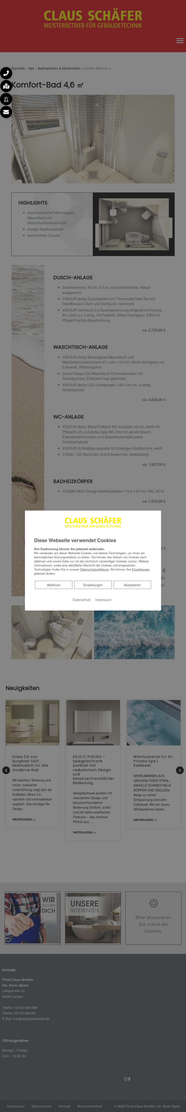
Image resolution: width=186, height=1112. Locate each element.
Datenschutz (82, 599)
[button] (6, 73)
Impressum (103, 599)
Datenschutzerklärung (94, 569)
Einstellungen (93, 585)
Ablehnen (54, 584)
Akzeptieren (132, 585)
